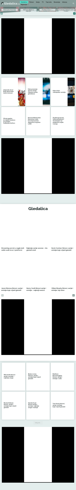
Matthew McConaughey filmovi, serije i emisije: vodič (57, 376)
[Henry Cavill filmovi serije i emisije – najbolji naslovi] (38, 270)
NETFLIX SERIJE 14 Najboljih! (28, 10)
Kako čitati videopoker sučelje (59, 91)
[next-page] (74, 13)
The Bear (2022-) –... (47, 9)
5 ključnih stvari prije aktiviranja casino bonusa (8, 91)
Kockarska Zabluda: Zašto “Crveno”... (66, 10)
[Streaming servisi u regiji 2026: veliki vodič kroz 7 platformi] (13, 230)
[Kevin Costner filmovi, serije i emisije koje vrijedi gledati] (63, 230)
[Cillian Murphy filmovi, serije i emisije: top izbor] (63, 270)
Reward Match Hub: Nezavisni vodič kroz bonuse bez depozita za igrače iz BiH (34, 121)
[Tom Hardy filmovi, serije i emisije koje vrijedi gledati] (70, 406)
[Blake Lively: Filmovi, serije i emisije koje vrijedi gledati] (46, 377)
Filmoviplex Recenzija (9, 9)
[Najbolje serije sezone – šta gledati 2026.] (38, 230)
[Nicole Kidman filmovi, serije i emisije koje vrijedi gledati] (21, 406)
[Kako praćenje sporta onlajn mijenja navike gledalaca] (46, 92)
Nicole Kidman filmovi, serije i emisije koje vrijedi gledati (10, 405)
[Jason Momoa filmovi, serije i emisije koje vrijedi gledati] (13, 270)
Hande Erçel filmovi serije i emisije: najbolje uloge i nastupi (33, 405)
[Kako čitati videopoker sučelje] (71, 92)
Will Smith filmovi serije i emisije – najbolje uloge (9, 376)
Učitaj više (37, 423)
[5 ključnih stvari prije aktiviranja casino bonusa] (21, 92)
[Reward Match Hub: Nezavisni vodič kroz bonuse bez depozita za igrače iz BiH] (46, 121)
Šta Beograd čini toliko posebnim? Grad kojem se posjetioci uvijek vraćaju (58, 121)
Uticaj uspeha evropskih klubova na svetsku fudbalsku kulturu (9, 121)
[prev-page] (1, 13)
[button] (73, 3)
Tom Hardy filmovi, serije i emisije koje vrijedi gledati (59, 405)
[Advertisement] (38, 46)
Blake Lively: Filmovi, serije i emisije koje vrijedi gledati (34, 376)
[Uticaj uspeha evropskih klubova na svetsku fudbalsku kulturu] (21, 121)
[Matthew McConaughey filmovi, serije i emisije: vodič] (70, 377)
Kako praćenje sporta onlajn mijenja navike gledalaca (33, 91)
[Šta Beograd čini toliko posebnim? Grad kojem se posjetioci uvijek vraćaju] (71, 121)
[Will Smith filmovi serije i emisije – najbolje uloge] (21, 377)
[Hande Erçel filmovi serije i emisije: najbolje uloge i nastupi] (46, 406)
